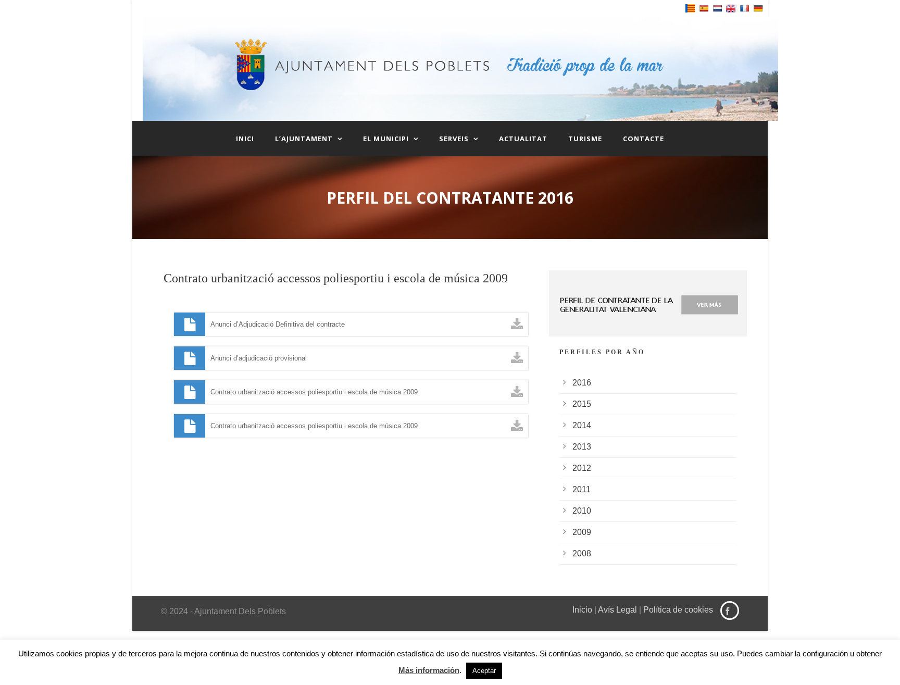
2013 (581, 446)
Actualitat (523, 138)
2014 (581, 425)
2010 (581, 510)
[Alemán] (757, 8)
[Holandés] (717, 8)
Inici (245, 138)
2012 (581, 468)
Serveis (454, 138)
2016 (581, 382)
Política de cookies (678, 609)
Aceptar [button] (484, 671)
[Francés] (744, 8)
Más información (428, 670)
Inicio (582, 609)
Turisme (585, 138)
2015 (581, 404)
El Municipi (386, 138)
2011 (581, 489)
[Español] (703, 8)
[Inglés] (730, 9)
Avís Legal (617, 609)
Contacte (643, 138)
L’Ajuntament (304, 138)
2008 (581, 553)
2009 (581, 532)
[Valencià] (690, 8)
